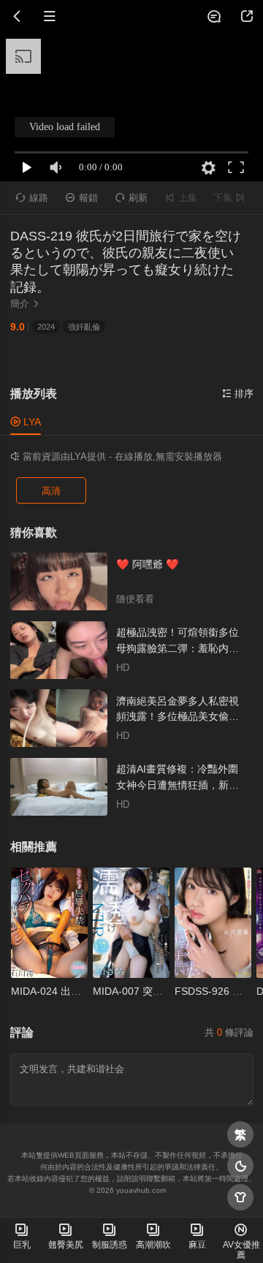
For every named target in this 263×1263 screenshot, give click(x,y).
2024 (46, 326)
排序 (238, 394)
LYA (25, 422)
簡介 (25, 304)
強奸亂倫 (84, 326)
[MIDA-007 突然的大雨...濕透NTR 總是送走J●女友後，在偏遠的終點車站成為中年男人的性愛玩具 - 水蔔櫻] (131, 923)
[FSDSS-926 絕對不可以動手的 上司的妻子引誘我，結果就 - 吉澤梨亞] (213, 923)
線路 (32, 198)
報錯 (82, 198)
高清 (51, 491)
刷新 (131, 198)
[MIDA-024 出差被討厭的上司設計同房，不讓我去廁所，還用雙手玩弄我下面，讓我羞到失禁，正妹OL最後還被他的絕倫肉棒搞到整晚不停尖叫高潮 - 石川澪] (49, 923)
